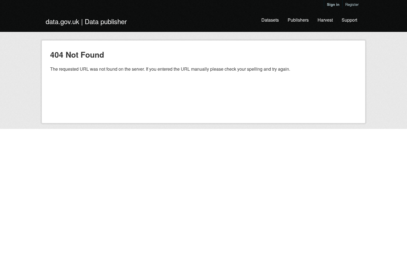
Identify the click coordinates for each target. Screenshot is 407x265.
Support (349, 20)
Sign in (333, 4)
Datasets (270, 20)
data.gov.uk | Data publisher (86, 21)
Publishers (298, 20)
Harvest (325, 20)
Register (352, 4)
